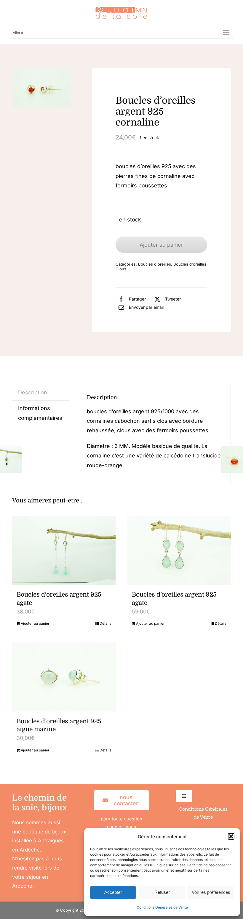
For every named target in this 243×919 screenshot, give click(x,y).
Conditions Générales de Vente (162, 907)
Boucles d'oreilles (154, 264)
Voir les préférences (211, 892)
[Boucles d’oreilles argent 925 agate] (64, 550)
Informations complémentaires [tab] (40, 413)
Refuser (162, 892)
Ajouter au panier (161, 245)
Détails (105, 623)
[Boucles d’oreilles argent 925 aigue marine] (64, 676)
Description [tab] (32, 392)
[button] (231, 836)
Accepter (113, 892)
